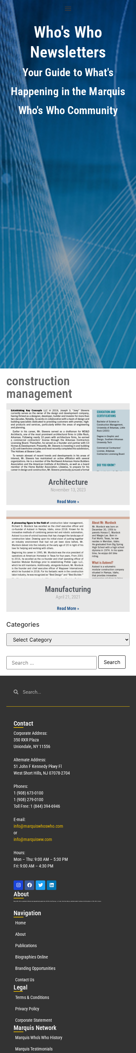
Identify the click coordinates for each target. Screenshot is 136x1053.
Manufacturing (68, 589)
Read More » (68, 501)
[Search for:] (51, 662)
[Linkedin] (51, 885)
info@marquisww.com (33, 839)
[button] (68, 8)
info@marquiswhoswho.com (38, 826)
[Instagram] (18, 885)
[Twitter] (40, 885)
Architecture (68, 482)
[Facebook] (29, 885)
